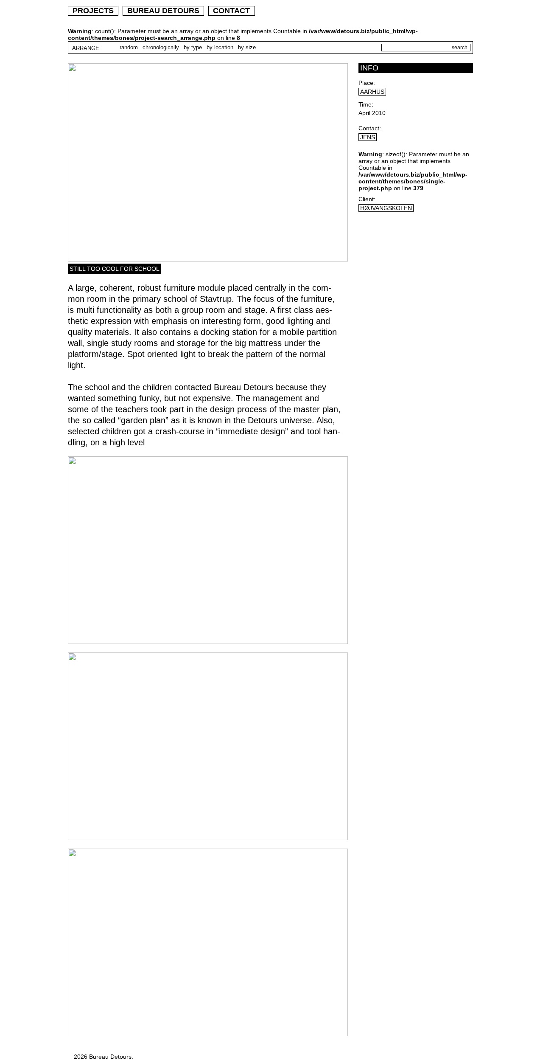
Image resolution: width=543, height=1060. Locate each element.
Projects (93, 10)
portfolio (348, 10)
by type (193, 47)
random (129, 47)
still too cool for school (115, 268)
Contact (231, 10)
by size (247, 47)
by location (220, 47)
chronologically (161, 47)
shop (302, 10)
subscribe (399, 11)
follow (449, 10)
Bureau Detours (163, 10)
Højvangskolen (386, 208)
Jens (367, 137)
